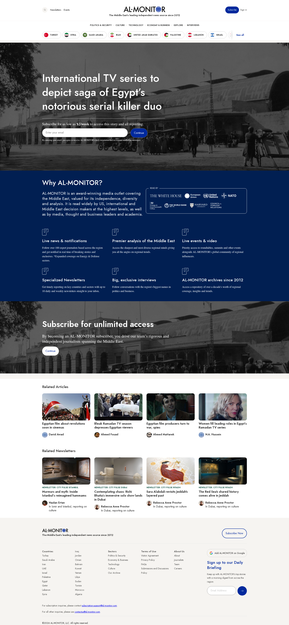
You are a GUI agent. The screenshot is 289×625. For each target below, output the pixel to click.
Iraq (77, 551)
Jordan (78, 555)
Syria (44, 594)
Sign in (243, 9)
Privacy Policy (148, 560)
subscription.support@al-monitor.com (99, 605)
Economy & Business (158, 25)
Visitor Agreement (150, 555)
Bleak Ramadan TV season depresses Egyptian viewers (113, 425)
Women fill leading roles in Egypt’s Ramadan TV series (223, 425)
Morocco (79, 590)
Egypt (44, 581)
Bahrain (78, 564)
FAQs (144, 564)
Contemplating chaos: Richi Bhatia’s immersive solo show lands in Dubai (118, 496)
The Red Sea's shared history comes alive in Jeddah (219, 494)
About (177, 555)
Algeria (78, 594)
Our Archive (114, 572)
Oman (78, 560)
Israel (44, 572)
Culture (120, 25)
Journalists (178, 560)
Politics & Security (101, 25)
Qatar (45, 585)
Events (67, 10)
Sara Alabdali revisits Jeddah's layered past (167, 494)
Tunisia (78, 585)
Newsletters (55, 10)
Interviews (193, 25)
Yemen (78, 572)
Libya (77, 577)
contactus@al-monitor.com (87, 611)
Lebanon (46, 590)
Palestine (46, 577)
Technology (136, 25)
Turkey (45, 555)
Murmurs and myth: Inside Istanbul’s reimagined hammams (64, 494)
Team (176, 564)
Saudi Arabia (48, 560)
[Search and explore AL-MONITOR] (44, 10)
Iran (44, 564)
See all (240, 35)
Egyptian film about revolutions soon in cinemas (63, 425)
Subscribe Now (234, 533)
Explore (178, 25)
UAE (44, 568)
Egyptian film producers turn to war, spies (168, 425)
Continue (50, 351)
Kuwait (78, 568)
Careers (178, 568)
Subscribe (232, 9)
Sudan (78, 581)
